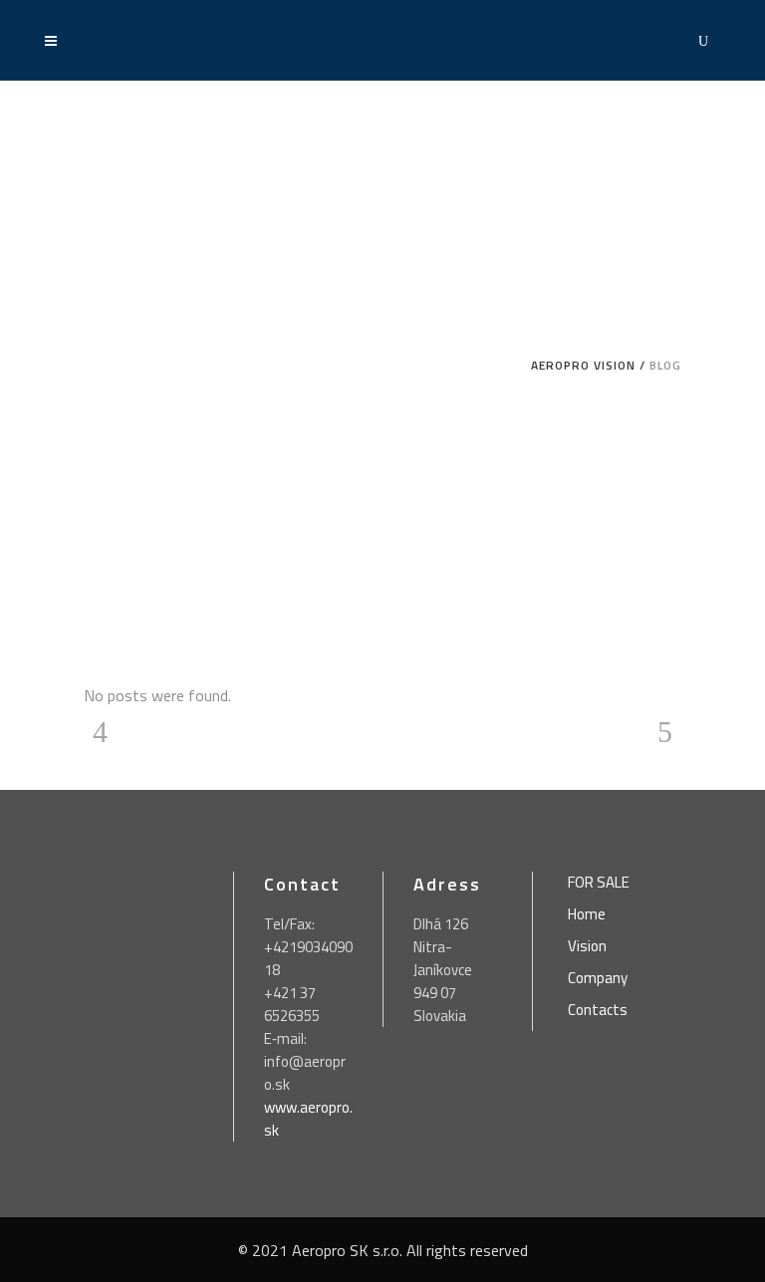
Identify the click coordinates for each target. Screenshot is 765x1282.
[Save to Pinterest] (20, 661)
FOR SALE (599, 883)
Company (598, 978)
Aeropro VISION (583, 365)
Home (587, 914)
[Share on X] (20, 621)
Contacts (598, 1010)
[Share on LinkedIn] (20, 701)
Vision (587, 946)
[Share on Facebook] (20, 582)
